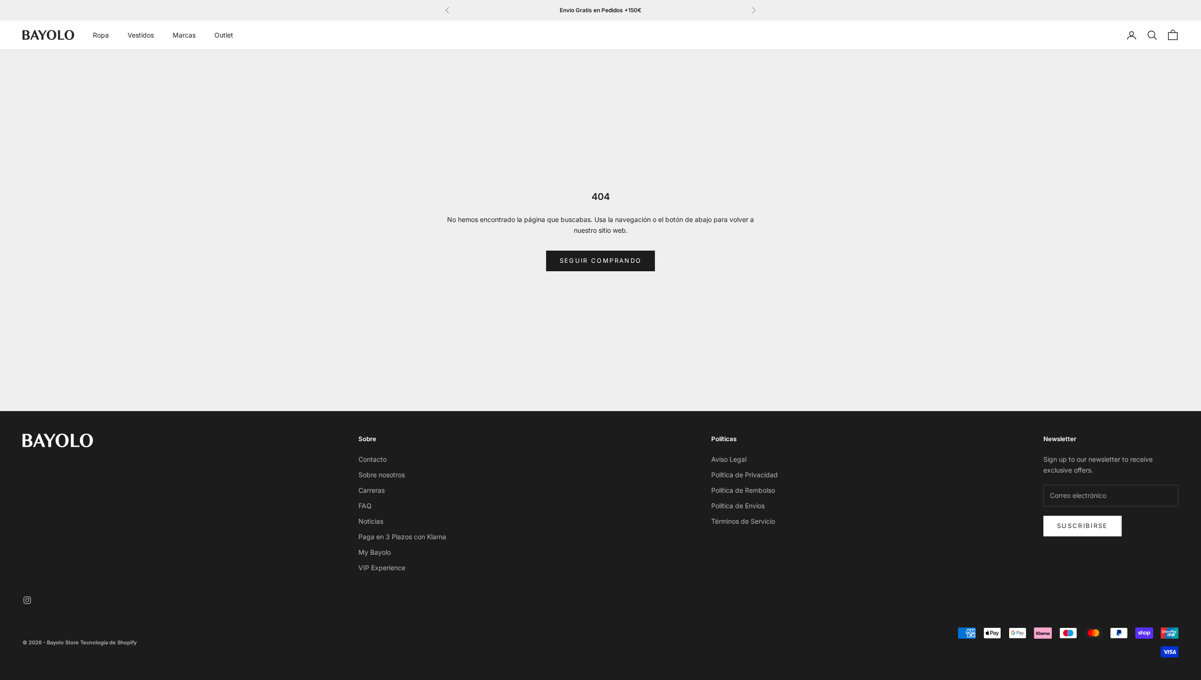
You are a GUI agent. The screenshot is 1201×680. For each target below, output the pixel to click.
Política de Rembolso (743, 490)
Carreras (371, 490)
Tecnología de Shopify (108, 642)
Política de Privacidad (744, 475)
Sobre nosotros (381, 475)
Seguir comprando (600, 260)
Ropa (101, 35)
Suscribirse (1082, 525)
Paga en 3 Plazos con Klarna (402, 537)
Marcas (184, 35)
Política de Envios (738, 506)
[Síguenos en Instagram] (27, 600)
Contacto (372, 459)
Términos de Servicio (743, 521)
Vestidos (141, 35)
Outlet (223, 35)
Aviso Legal (728, 459)
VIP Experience (381, 568)
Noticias (370, 521)
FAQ (365, 506)
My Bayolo (374, 552)
